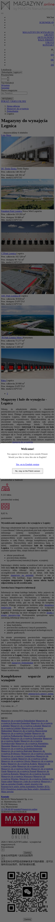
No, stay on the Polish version (27, 471)
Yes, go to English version (27, 464)
